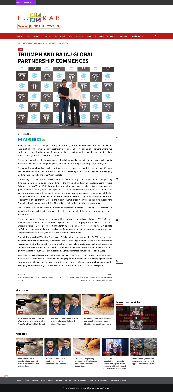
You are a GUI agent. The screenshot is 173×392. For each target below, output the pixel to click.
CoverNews (94, 388)
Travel (62, 36)
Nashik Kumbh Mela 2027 (25, 3)
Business (123, 36)
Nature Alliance (79, 380)
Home (18, 380)
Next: (89, 277)
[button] (155, 36)
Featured (67, 380)
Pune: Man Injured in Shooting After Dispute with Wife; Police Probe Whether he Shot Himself (31, 321)
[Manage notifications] (6, 376)
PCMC (28, 36)
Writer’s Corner (46, 380)
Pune (18, 36)
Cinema (79, 36)
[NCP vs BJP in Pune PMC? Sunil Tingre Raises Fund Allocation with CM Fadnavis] (64, 304)
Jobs (55, 36)
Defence (34, 380)
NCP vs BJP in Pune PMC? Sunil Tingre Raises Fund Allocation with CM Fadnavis (64, 321)
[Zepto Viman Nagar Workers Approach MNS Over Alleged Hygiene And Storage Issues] (143, 347)
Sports (101, 36)
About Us (92, 380)
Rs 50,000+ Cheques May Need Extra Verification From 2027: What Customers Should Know (97, 321)
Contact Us (102, 380)
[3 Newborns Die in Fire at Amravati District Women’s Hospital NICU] (136, 318)
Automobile (112, 36)
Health (36, 36)
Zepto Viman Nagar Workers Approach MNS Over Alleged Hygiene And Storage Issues (143, 361)
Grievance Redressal (118, 380)
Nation (26, 380)
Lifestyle (58, 380)
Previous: (39, 277)
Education (46, 36)
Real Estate (136, 36)
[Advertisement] (136, 158)
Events (70, 36)
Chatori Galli (90, 36)
